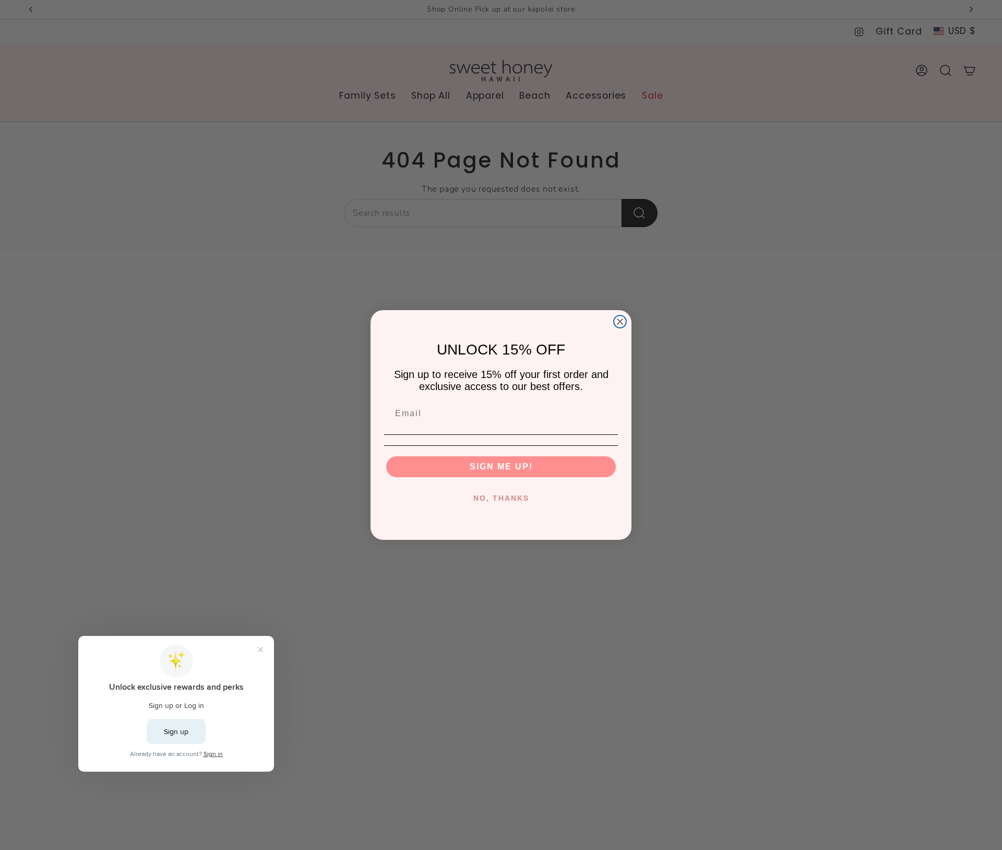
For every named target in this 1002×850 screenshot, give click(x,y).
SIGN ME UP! (501, 466)
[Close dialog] (620, 321)
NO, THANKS (501, 498)
